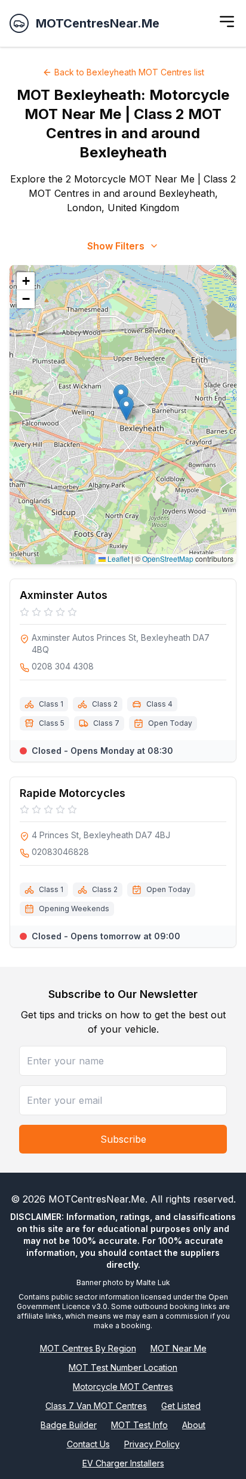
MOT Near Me (178, 1348)
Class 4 (159, 703)
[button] (126, 408)
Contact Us (88, 1444)
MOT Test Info (139, 1425)
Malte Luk (153, 1282)
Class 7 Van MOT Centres (96, 1406)
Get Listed (181, 1406)
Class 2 (105, 703)
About (193, 1425)
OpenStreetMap (167, 558)
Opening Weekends (74, 908)
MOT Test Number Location (123, 1367)
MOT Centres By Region (88, 1348)
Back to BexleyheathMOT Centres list (129, 72)
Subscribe (123, 1139)
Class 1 (51, 703)
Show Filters (115, 246)
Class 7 (106, 723)
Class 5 (51, 723)
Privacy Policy (152, 1444)
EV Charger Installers (123, 1463)
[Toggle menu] (226, 21)
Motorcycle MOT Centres (123, 1386)
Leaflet (118, 558)
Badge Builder (69, 1425)
